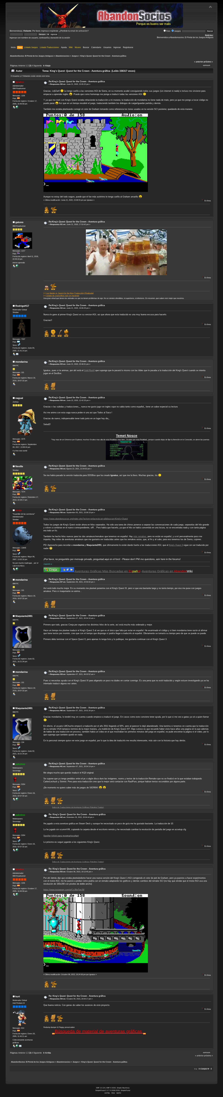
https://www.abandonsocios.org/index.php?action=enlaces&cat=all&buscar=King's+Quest (85, 519)
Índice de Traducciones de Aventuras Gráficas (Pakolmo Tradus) (52, 807)
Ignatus (19, 82)
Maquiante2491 (23, 616)
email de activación (79, 31)
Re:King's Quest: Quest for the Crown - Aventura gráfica (77, 81)
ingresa (44, 31)
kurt (17, 996)
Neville (19, 466)
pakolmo (20, 764)
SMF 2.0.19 (100, 1088)
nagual (19, 398)
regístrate (54, 31)
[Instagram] (17, 108)
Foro (168, 31)
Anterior (21, 66)
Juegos (177, 31)
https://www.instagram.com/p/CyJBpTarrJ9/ (63, 889)
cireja (18, 510)
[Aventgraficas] (17, 1046)
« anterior (198, 62)
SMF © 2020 (111, 1088)
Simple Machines (123, 1088)
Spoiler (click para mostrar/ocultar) (61, 836)
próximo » (208, 62)
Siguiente (37, 66)
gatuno (19, 222)
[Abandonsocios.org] (17, 570)
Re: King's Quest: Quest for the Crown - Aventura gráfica (77, 814)
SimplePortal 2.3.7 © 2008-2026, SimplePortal (112, 1090)
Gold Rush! (89, 370)
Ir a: (195, 1069)
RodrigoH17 (22, 305)
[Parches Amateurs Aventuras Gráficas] (17, 800)
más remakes (139, 536)
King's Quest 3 (176, 545)
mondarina (21, 361)
